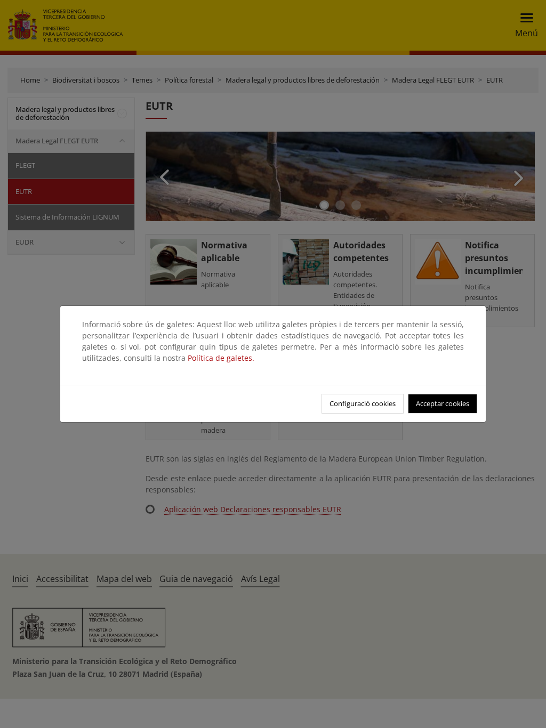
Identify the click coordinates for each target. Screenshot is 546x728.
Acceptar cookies (442, 403)
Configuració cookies (363, 403)
